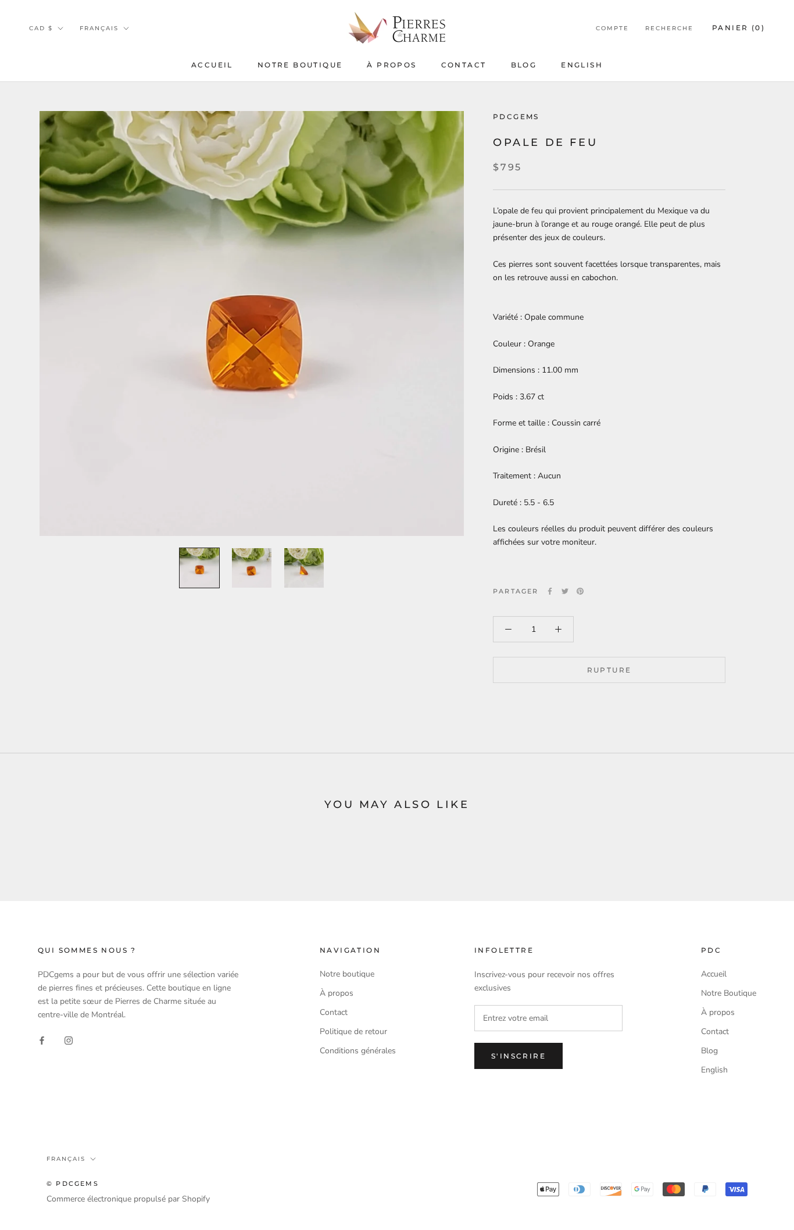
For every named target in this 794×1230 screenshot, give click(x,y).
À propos (391, 64)
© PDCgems (73, 1183)
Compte (612, 28)
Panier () (738, 27)
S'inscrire (518, 1056)
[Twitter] (564, 591)
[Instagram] (69, 1039)
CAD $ (41, 28)
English (582, 64)
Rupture (609, 670)
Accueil (212, 64)
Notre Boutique (300, 64)
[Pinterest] (580, 591)
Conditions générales (358, 1050)
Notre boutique (347, 973)
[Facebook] (549, 591)
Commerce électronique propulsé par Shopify (128, 1198)
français (99, 28)
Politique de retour (353, 1031)
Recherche (669, 28)
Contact (464, 64)
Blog (524, 64)
